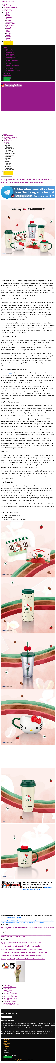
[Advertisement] (28, 99)
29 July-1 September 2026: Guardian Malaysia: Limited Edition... (22, 943)
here (45, 1033)
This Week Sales (7, 73)
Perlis (8, 32)
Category (6, 47)
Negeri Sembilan (11, 23)
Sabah (8, 35)
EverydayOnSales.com (6, 1023)
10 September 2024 (7, 921)
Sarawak (9, 36)
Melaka (8, 20)
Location (6, 12)
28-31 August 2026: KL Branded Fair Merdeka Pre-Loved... (20, 946)
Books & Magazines (10, 55)
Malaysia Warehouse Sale (36, 1026)
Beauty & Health (10, 54)
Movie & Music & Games (11, 67)
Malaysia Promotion (49, 1026)
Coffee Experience (18, 921)
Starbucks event (27, 923)
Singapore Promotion (45, 1031)
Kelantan (9, 17)
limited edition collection (14, 923)
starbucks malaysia (38, 923)
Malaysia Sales (8, 9)
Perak (8, 30)
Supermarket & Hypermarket (13, 70)
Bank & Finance (10, 52)
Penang (8, 28)
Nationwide (9, 22)
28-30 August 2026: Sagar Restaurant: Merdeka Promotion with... (23, 959)
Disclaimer (6, 1052)
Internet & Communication (12, 65)
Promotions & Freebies (10, 7)
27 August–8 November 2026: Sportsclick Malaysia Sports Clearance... (24, 952)
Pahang (8, 27)
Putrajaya (9, 33)
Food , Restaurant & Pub (12, 60)
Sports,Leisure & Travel (11, 68)
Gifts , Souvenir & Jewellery (12, 62)
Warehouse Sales (8, 6)
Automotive (9, 49)
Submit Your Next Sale (10, 1055)
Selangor (9, 38)
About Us (6, 1050)
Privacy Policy (7, 1054)
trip (10, 373)
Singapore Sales (19, 1031)
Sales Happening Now (8, 71)
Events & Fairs (8, 10)
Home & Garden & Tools (11, 63)
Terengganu (10, 40)
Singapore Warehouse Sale (31, 1031)
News (5, 76)
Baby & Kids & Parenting (12, 50)
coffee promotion (29, 921)
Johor (7, 14)
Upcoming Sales (7, 75)
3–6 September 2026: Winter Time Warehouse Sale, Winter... (21, 956)
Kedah (8, 15)
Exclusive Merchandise (42, 921)
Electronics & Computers (12, 57)
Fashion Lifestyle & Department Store (15, 59)
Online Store (10, 25)
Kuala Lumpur (10, 19)
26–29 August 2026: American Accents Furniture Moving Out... (22, 949)
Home (5, 4)
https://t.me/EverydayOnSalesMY (11, 917)
